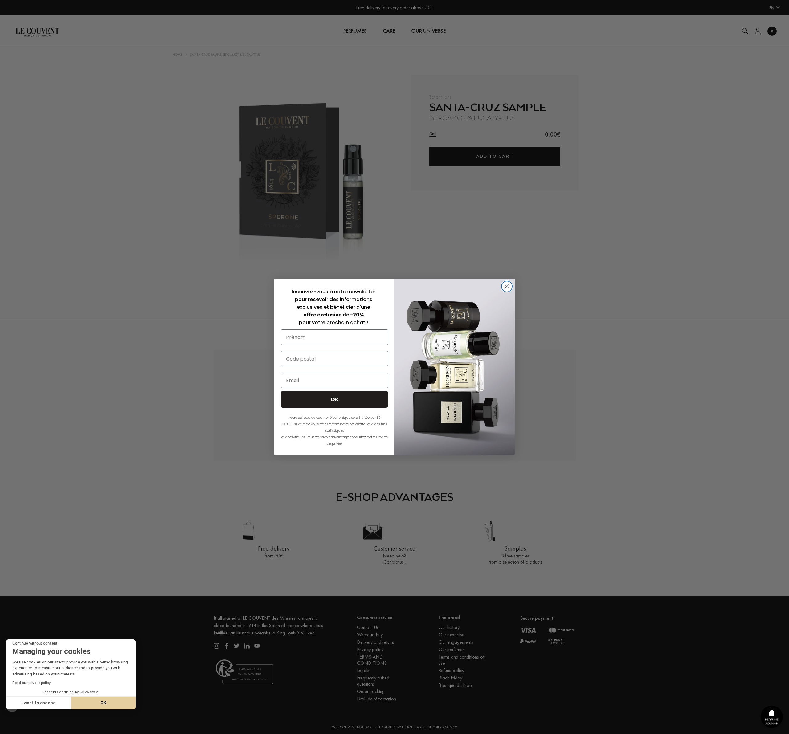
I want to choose (38, 702)
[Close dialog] (506, 286)
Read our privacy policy (31, 683)
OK (103, 702)
